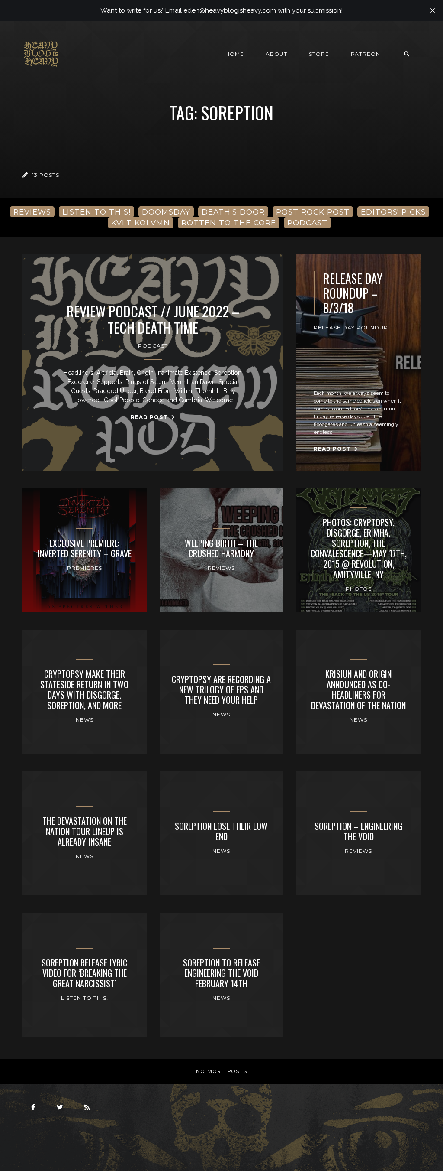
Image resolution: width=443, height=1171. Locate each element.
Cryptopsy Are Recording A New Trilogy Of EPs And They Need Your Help (221, 689)
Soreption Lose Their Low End (221, 831)
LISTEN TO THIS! (96, 211)
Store (319, 54)
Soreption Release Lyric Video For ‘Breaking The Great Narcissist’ (84, 973)
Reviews (221, 568)
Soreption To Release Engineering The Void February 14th (221, 973)
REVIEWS (32, 211)
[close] (433, 10)
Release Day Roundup (351, 327)
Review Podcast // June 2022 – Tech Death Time (153, 319)
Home (234, 54)
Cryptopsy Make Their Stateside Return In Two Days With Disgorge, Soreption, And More (84, 689)
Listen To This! (84, 998)
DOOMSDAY (166, 211)
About (276, 54)
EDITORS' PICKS (393, 211)
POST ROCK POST (313, 211)
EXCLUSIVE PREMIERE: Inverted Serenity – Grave (85, 548)
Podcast (153, 345)
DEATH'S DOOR (233, 211)
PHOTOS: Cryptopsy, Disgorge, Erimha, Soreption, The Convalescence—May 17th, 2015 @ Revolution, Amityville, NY (359, 548)
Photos (359, 589)
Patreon (365, 54)
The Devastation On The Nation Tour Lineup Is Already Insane (84, 831)
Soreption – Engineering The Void (358, 831)
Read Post (150, 417)
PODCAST (307, 222)
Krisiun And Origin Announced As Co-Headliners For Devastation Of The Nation (358, 689)
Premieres (84, 568)
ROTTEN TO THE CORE (228, 222)
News (84, 719)
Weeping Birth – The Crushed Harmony (221, 548)
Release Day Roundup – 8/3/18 (352, 293)
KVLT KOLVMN (140, 222)
